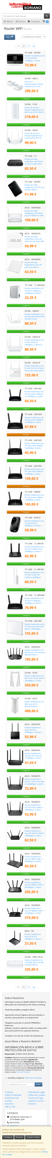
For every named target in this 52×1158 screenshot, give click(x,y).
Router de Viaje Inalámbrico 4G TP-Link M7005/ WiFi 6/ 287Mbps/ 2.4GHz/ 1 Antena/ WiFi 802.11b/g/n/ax (34, 191)
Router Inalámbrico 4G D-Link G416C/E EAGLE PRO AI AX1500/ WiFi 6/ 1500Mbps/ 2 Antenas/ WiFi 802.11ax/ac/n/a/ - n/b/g (34, 372)
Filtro (8, 37)
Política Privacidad (13, 1095)
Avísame (26, 435)
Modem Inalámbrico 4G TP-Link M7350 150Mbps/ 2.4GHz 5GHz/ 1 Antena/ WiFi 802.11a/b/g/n (35, 60)
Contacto (35, 21)
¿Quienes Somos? (36, 1100)
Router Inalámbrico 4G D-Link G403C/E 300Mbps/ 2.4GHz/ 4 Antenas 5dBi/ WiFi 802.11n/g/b (34, 345)
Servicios (32, 1103)
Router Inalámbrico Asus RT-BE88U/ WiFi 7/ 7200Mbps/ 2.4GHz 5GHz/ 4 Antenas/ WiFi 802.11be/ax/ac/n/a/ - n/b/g (34, 914)
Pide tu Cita (10, 1106)
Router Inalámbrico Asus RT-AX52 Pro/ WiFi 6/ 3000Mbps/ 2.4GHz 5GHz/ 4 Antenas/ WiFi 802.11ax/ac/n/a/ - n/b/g (34, 785)
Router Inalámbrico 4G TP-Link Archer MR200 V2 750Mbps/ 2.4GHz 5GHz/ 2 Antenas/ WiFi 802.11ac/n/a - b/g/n (34, 396)
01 (24, 46)
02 (29, 46)
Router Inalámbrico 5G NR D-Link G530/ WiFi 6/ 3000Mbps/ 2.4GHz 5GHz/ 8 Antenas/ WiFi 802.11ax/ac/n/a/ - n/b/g (35, 682)
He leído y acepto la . (25, 1078)
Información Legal (36, 1092)
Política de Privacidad (23, 1072)
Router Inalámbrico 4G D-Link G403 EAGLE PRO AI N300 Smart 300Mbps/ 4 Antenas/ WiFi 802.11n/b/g (35, 319)
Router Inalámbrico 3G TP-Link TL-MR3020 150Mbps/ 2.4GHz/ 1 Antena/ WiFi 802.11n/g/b (34, 293)
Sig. (34, 46)
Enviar (38, 1084)
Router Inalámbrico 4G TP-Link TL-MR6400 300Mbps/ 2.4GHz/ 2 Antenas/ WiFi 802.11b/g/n (34, 603)
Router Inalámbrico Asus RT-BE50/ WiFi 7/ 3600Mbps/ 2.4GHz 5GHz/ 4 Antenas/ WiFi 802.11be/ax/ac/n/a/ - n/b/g (34, 862)
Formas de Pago (35, 1098)
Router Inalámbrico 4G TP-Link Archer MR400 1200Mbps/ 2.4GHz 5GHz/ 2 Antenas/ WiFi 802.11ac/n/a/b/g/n (34, 422)
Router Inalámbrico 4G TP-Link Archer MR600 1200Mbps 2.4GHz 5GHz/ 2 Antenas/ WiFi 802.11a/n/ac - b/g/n (34, 500)
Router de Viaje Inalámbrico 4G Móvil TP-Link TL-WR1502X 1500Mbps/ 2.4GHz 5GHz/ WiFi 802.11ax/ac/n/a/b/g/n (34, 165)
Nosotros (9, 1103)
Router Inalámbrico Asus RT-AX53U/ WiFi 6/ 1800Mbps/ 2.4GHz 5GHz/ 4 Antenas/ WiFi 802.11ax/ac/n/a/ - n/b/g (34, 837)
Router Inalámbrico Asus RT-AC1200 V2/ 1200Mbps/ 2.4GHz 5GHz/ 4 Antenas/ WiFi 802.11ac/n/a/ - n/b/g (34, 758)
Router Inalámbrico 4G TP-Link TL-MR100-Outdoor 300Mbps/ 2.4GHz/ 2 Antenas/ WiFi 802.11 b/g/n (35, 577)
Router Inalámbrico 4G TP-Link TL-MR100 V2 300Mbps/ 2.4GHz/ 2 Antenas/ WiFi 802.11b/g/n (34, 551)
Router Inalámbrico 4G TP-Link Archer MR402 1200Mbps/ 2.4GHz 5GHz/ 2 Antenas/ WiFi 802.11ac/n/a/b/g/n (34, 448)
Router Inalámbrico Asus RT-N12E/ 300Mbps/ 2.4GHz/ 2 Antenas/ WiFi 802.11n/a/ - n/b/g (33, 939)
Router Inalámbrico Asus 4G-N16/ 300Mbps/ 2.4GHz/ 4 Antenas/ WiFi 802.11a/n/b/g (33, 732)
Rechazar (19, 1137)
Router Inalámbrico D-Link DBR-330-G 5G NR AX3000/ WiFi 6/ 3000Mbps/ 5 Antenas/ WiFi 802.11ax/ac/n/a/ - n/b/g (34, 966)
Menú (9, 21)
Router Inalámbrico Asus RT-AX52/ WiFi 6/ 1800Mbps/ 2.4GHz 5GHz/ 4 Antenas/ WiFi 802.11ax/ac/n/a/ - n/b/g (34, 811)
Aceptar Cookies (33, 1137)
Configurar (8, 1137)
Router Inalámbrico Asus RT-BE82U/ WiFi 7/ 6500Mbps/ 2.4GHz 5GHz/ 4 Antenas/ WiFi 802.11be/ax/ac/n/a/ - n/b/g (34, 888)
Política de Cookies (36, 1095)
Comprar (26, 73)
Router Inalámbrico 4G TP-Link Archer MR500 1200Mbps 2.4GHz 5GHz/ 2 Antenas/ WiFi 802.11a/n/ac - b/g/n (34, 474)
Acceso (21, 21)
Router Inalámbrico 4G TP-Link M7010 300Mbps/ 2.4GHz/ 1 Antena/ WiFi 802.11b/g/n (34, 526)
